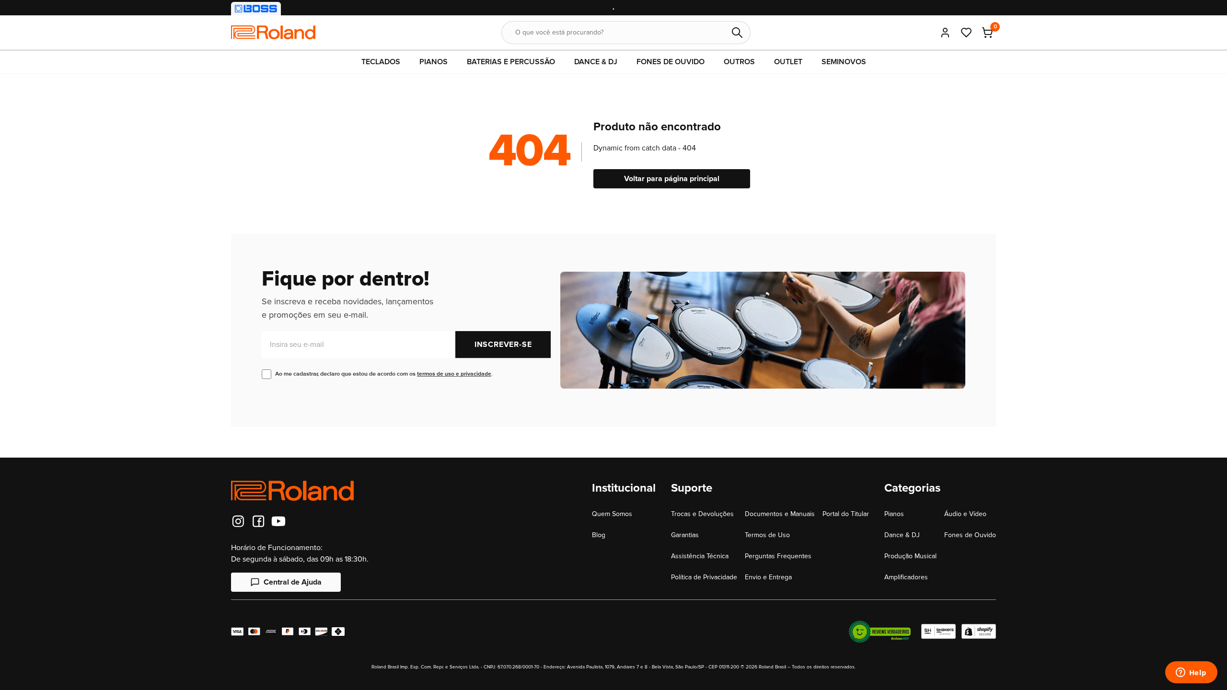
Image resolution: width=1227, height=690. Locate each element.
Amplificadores (906, 577)
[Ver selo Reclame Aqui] (879, 632)
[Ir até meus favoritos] (966, 32)
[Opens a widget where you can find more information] (1191, 673)
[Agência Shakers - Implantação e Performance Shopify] (938, 631)
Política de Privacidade (704, 577)
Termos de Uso (767, 535)
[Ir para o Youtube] (278, 521)
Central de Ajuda (293, 582)
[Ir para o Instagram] (238, 521)
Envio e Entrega (768, 577)
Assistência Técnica (700, 556)
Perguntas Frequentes (778, 556)
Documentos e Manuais (780, 514)
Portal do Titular (845, 514)
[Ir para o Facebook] (258, 521)
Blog (598, 535)
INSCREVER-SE (503, 344)
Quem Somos (612, 514)
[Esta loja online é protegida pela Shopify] (978, 631)
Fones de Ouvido (970, 535)
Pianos (894, 514)
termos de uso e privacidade (454, 374)
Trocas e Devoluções (702, 514)
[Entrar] (945, 32)
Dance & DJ (902, 535)
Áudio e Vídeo (965, 514)
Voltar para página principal (671, 179)
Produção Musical (910, 556)
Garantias (685, 535)
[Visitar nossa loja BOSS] (256, 8)
